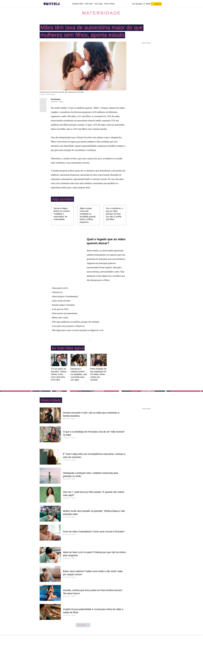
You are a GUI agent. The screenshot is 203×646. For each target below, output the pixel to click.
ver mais (81, 625)
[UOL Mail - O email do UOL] (139, 4)
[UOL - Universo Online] (61, 4)
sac (133, 4)
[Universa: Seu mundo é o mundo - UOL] (52, 4)
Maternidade (101, 13)
